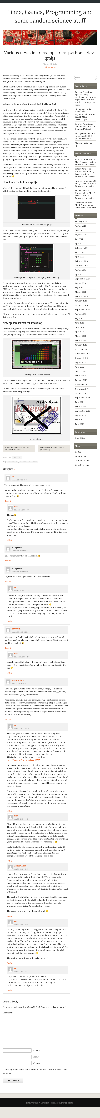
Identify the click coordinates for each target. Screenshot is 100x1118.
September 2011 (82, 397)
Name (36, 1050)
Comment (8, 1012)
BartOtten (16, 629)
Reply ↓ (8, 501)
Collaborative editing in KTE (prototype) (52, 448)
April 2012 (79, 367)
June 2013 (79, 323)
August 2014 (80, 283)
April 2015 (79, 274)
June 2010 (79, 424)
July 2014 (79, 287)
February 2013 (81, 340)
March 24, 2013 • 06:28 (20, 551)
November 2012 (82, 353)
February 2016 (81, 261)
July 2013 (79, 318)
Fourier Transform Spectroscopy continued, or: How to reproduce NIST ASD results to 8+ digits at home (85, 98)
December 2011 (82, 384)
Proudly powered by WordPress (37, 1103)
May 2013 (79, 327)
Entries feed (80, 456)
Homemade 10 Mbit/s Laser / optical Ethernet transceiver (85, 162)
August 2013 (80, 314)
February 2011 (81, 406)
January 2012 (81, 380)
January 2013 (81, 345)
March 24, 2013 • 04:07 (20, 480)
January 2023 (81, 221)
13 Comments (50, 67)
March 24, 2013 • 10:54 (22, 510)
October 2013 (81, 305)
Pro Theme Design (67, 1103)
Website (36, 1063)
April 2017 (79, 243)
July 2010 (79, 419)
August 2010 (80, 415)
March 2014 (80, 292)
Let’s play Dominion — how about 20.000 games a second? (85, 136)
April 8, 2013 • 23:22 (19, 684)
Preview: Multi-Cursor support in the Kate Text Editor (85, 205)
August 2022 (80, 226)
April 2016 (79, 256)
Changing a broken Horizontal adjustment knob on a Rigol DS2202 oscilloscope (85, 114)
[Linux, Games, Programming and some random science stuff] (50, 37)
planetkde (33, 462)
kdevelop (23, 462)
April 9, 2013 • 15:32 (21, 924)
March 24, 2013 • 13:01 (22, 590)
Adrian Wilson (18, 680)
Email (36, 1057)
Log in (78, 452)
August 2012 (80, 362)
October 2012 (81, 358)
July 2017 (79, 239)
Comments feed (82, 460)
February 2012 (81, 375)
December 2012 (82, 349)
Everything (17, 457)
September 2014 (82, 279)
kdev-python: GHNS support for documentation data (17, 448)
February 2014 (81, 296)
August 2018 (80, 234)
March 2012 (80, 371)
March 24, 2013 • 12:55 (20, 572)
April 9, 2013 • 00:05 (21, 728)
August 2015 (80, 270)
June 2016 (79, 252)
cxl (13, 477)
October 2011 (81, 393)
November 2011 (82, 389)
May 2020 (79, 230)
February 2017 (81, 248)
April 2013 (79, 331)
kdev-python (12, 462)
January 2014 (81, 301)
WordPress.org (82, 465)
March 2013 (80, 336)
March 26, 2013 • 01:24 (20, 632)
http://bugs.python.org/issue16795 (23, 760)
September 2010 (82, 411)
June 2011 (79, 402)
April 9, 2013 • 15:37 (21, 971)
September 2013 (82, 309)
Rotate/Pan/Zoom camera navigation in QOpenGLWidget (85, 126)
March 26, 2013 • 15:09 (22, 657)
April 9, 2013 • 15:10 (21, 869)
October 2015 (81, 265)
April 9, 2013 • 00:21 (21, 819)
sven (16, 507)
